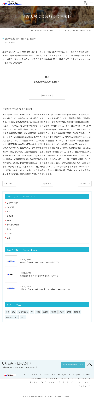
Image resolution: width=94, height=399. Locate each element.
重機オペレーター (12, 317)
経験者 (69, 312)
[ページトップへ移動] (89, 364)
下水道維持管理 (13, 224)
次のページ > (85, 183)
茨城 (7, 312)
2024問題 (10, 207)
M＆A (9, 220)
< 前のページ (9, 183)
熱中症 (9, 233)
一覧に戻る (47, 183)
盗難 (8, 237)
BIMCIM (10, 216)
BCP (8, 211)
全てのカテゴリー (13, 203)
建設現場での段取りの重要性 (47, 81)
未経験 (61, 312)
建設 (13, 312)
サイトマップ (84, 386)
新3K (9, 229)
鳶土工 (45, 312)
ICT (32, 312)
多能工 (23, 317)
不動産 (38, 312)
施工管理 (77, 312)
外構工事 (54, 312)
